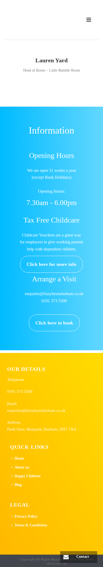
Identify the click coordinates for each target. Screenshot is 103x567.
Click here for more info (51, 264)
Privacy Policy (26, 516)
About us (22, 467)
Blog (18, 485)
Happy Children (28, 476)
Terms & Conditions (31, 525)
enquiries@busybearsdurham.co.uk (36, 410)
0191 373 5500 (19, 391)
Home (19, 458)
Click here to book (54, 322)
